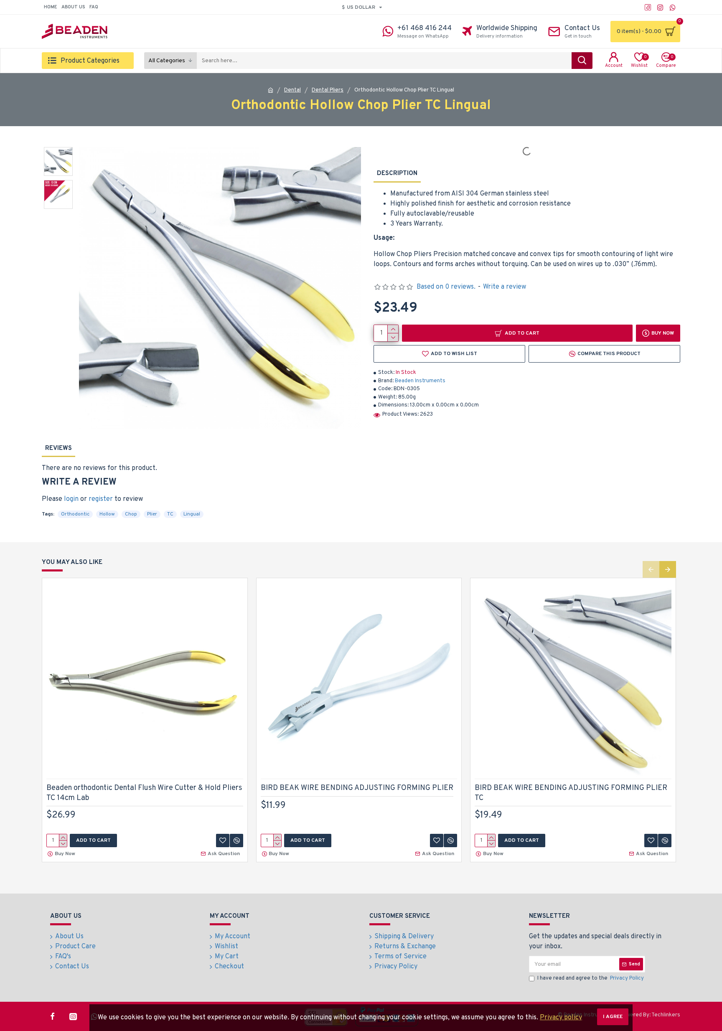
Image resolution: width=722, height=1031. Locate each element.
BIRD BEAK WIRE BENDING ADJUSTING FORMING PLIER (357, 788)
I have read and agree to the (590, 978)
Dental (292, 90)
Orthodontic (75, 514)
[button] (651, 569)
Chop (131, 514)
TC (170, 514)
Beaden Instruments (420, 381)
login (71, 499)
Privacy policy (561, 1017)
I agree (613, 1016)
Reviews (58, 448)
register (101, 499)
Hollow (107, 514)
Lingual (191, 514)
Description (397, 174)
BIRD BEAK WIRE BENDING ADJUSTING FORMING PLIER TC (571, 792)
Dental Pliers (327, 90)
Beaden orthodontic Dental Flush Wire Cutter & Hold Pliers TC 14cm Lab (144, 792)
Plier (152, 514)
